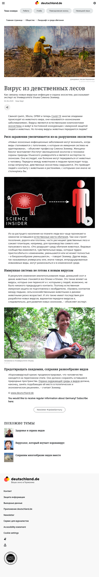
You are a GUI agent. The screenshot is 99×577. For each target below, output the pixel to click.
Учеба (39, 11)
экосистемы (15, 125)
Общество (30, 20)
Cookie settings (11, 532)
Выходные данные (13, 503)
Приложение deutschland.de (18, 509)
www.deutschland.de (22, 392)
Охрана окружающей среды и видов (59, 381)
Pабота (26, 11)
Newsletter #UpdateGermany (49, 409)
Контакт (8, 491)
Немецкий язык (83, 11)
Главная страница (14, 20)
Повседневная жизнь (58, 11)
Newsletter (9, 515)
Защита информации (14, 497)
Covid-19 (56, 116)
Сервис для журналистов (16, 520)
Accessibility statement (15, 527)
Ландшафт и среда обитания (51, 20)
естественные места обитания (51, 236)
